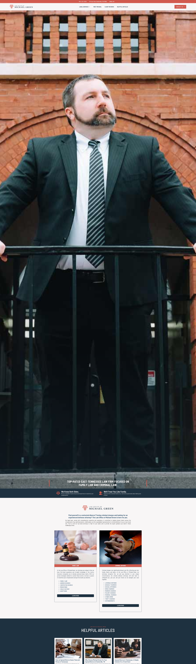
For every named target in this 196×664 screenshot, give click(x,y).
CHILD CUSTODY (65, 589)
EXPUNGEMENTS (110, 601)
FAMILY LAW (63, 581)
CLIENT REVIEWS (109, 7)
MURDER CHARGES (110, 591)
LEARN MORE (75, 595)
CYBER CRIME (109, 597)
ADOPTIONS (63, 591)
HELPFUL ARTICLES (122, 7)
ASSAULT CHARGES (111, 585)
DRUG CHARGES (109, 589)
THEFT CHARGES (110, 599)
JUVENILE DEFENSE (111, 583)
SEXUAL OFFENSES (110, 587)
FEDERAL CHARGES (110, 595)
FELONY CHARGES (110, 593)
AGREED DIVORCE (65, 583)
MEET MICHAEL (97, 7)
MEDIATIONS (63, 587)
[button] (85, 6)
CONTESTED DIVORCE (66, 585)
